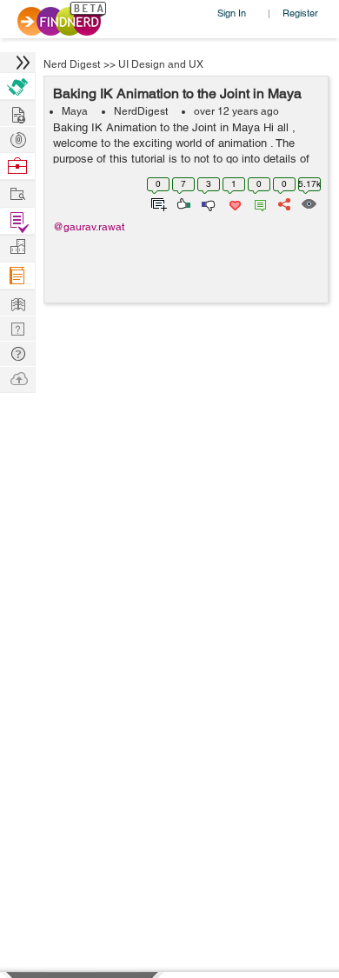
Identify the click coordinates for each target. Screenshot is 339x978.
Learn (17, 276)
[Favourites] (233, 202)
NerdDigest (141, 111)
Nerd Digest (71, 64)
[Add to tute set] (157, 202)
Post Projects (17, 112)
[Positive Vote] (182, 202)
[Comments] (257, 202)
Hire (17, 86)
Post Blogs (17, 378)
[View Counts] (308, 202)
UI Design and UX (160, 64)
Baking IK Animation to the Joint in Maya (177, 93)
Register (300, 12)
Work (17, 166)
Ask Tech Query (17, 352)
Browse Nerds (17, 138)
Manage (17, 221)
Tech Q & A (17, 327)
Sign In (231, 12)
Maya (75, 111)
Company (17, 247)
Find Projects (17, 192)
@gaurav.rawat (88, 227)
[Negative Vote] (207, 202)
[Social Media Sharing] (283, 202)
